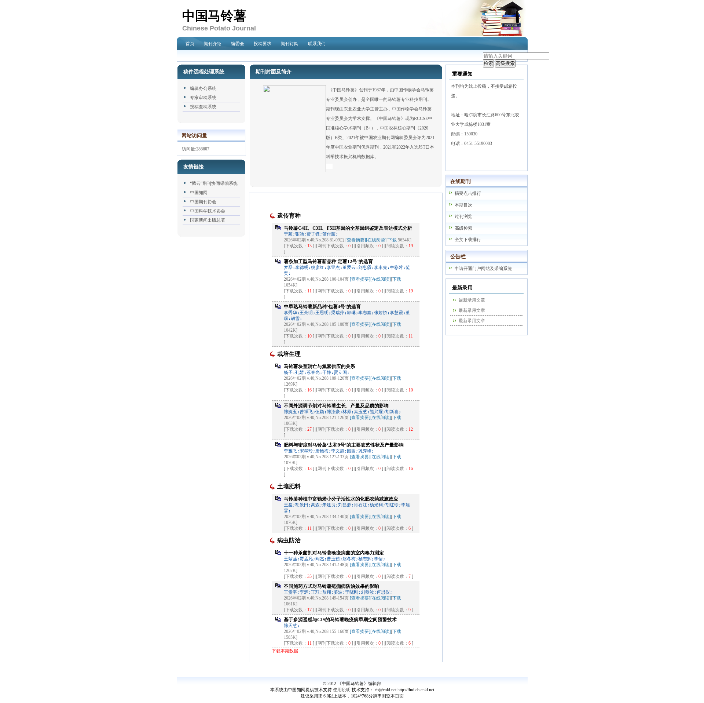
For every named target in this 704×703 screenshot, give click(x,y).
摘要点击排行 (468, 193)
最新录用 (462, 288)
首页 (190, 43)
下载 (392, 240)
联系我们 (317, 43)
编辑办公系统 (203, 88)
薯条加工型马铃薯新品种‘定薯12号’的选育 (328, 261)
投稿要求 (262, 43)
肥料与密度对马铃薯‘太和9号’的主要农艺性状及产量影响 (344, 445)
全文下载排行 (468, 239)
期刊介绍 (212, 43)
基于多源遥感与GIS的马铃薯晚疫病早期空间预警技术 (340, 619)
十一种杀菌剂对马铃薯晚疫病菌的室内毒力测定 (334, 553)
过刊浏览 (463, 216)
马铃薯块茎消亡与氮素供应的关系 (319, 366)
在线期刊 (460, 181)
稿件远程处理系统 (203, 71)
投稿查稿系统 (203, 106)
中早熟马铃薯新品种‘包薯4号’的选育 (322, 306)
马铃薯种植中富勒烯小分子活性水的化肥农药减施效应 (341, 499)
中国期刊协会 (203, 201)
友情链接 (193, 167)
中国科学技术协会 (207, 211)
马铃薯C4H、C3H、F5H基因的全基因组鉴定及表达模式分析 (348, 228)
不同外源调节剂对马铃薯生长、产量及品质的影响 (336, 405)
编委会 (237, 43)
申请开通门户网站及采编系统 (483, 268)
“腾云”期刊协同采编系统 (214, 183)
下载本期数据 (285, 650)
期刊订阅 (289, 43)
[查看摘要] (355, 240)
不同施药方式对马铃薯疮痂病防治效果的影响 (331, 586)
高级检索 (463, 228)
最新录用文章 (472, 300)
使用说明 (342, 689)
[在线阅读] (376, 240)
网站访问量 (194, 135)
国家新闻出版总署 (207, 220)
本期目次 (463, 205)
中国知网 (199, 192)
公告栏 (458, 256)
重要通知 (462, 74)
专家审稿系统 (203, 97)
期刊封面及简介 (274, 71)
